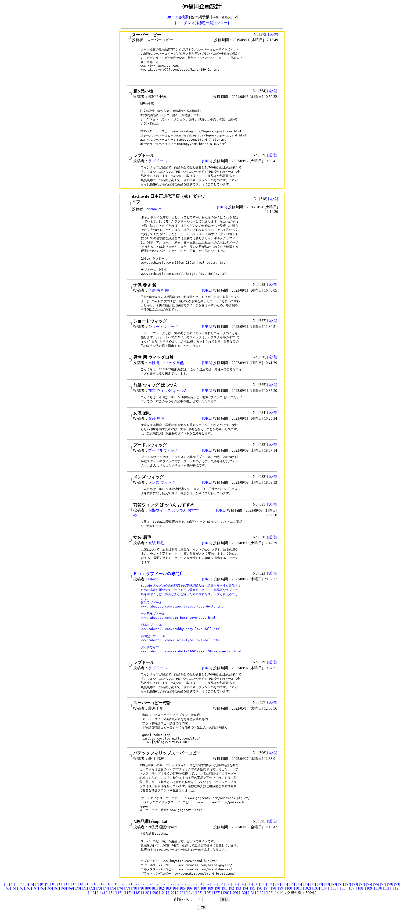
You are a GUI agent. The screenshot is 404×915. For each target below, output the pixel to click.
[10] (53, 884)
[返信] (273, 34)
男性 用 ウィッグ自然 (166, 363)
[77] (127, 888)
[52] (348, 884)
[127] (216, 893)
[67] (57, 888)
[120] (154, 893)
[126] (207, 893)
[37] (243, 884)
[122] (172, 893)
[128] (225, 893)
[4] (21, 884)
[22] (137, 884)
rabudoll (154, 579)
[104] (325, 888)
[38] (250, 884)
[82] (162, 888)
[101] (298, 888)
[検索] (185, 17)
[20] (123, 884)
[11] (60, 884)
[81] (155, 888)
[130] (243, 893)
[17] (102, 884)
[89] (211, 888)
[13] (74, 884)
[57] (383, 884)
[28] (180, 884)
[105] (334, 888)
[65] (43, 888)
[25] (158, 884)
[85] (183, 888)
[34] (222, 884)
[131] (252, 893)
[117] (127, 893)
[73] (99, 888)
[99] (281, 888)
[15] (88, 884)
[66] (50, 888)
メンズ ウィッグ (161, 482)
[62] (22, 888)
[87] (197, 888)
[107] (351, 888)
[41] (271, 884)
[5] (27, 884)
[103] (316, 888)
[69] (71, 888)
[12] (67, 884)
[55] (369, 884)
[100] (289, 888)
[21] (130, 884)
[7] (37, 884)
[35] (229, 884)
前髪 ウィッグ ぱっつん (168, 391)
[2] (11, 884)
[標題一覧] (206, 23)
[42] (278, 884)
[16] (95, 884)
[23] (144, 884)
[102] (307, 888)
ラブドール (157, 161)
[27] (173, 884)
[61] (15, 888)
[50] (334, 884)
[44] (292, 884)
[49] (327, 884)
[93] (239, 888)
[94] (246, 888)
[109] (369, 888)
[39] (257, 884)
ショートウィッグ (163, 327)
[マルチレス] (186, 23)
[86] (190, 888)
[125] (198, 893)
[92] (232, 888)
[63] (29, 888)
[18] (109, 884)
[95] (253, 888)
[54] (362, 884)
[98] (274, 888)
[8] (42, 884)
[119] (145, 893)
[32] (208, 884)
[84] (176, 888)
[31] (201, 884)
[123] (181, 893)
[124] (190, 893)
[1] (6, 884)
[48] (320, 884)
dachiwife (154, 209)
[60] (8, 888)
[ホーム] (173, 17)
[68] (64, 888)
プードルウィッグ (163, 450)
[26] (165, 884)
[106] (342, 888)
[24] (151, 884)
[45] (299, 884)
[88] (204, 888)
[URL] (207, 161)
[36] (236, 884)
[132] (261, 893)
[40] (264, 884)
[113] (92, 893)
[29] (187, 884)
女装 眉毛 (156, 418)
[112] (396, 888)
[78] (134, 888)
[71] (85, 888)
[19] (116, 884)
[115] (110, 893)
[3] (16, 884)
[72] (92, 888)
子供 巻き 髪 (158, 290)
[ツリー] (222, 23)
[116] (119, 893)
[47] (313, 884)
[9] (47, 884)
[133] (270, 893)
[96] (260, 888)
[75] (113, 888)
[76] (120, 888)
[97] (267, 888)
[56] (376, 884)
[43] (285, 884)
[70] (78, 888)
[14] (81, 884)
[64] (36, 888)
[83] (169, 888)
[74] (106, 888)
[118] (136, 893)
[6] (32, 884)
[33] (215, 884)
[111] (387, 888)
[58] (390, 884)
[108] (360, 888)
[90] (218, 888)
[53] (355, 884)
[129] (234, 893)
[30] (194, 884)
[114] (101, 893)
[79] (141, 888)
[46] (306, 884)
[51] (341, 884)
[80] (148, 888)
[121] (163, 893)
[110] (378, 888)
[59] (397, 884)
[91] (225, 888)
